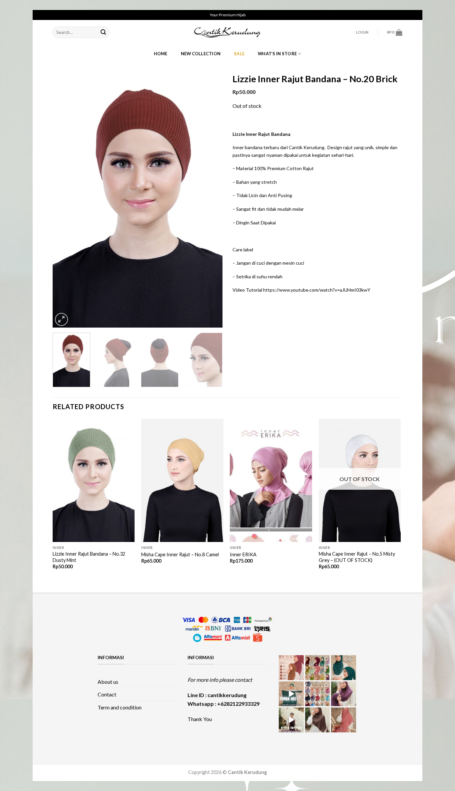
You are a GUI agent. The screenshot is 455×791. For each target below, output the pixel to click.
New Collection (201, 53)
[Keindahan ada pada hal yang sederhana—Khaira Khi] (343, 719)
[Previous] (64, 200)
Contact (107, 694)
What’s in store (277, 53)
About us (108, 681)
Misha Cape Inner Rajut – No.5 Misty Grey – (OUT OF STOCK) (357, 557)
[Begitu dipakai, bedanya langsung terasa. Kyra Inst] (343, 693)
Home (161, 53)
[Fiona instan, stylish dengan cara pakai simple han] (291, 667)
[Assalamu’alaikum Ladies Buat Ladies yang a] (291, 719)
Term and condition (120, 707)
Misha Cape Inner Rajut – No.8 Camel (180, 554)
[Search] (103, 32)
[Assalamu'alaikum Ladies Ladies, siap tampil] (291, 693)
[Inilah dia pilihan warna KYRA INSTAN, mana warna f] (317, 693)
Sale (239, 53)
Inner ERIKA (243, 554)
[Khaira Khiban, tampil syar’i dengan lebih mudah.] (317, 719)
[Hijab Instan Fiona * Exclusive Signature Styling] (343, 667)
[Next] (211, 200)
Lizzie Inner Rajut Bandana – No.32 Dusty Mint (89, 557)
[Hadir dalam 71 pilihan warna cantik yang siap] (317, 667)
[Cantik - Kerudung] (227, 32)
